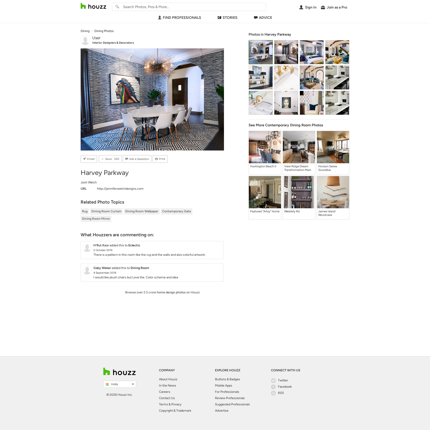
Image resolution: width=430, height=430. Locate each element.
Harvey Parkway (277, 34)
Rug (85, 211)
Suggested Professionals (232, 404)
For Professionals (227, 392)
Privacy (176, 404)
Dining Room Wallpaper (141, 211)
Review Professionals (230, 398)
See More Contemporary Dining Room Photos (286, 125)
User (96, 37)
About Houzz (168, 379)
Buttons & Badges (227, 379)
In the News (167, 385)
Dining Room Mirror (96, 219)
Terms (163, 404)
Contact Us (167, 398)
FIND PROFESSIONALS (182, 17)
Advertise (221, 411)
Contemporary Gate (176, 211)
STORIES (230, 17)
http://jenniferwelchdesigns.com (120, 189)
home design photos (171, 292)
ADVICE (265, 17)
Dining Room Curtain (106, 211)
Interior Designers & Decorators (113, 42)
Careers (164, 392)
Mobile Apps (223, 385)
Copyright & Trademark (175, 411)
